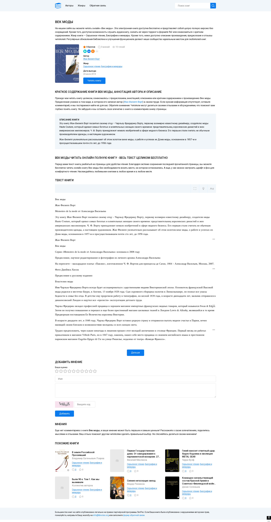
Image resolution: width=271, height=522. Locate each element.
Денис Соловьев (191, 487)
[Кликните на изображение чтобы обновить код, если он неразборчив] (64, 404)
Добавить (64, 413)
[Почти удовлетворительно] (61, 371)
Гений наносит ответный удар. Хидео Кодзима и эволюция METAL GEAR (198, 453)
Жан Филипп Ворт (91, 59)
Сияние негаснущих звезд (141, 480)
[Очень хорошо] (82, 371)
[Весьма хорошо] (78, 371)
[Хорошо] (74, 371)
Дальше (135, 352)
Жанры (81, 5)
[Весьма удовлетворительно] (70, 371)
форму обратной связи (134, 515)
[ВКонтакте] (89, 51)
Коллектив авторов (82, 485)
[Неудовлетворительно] (57, 371)
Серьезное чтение (91, 66)
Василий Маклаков (137, 460)
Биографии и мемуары (111, 66)
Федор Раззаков (136, 484)
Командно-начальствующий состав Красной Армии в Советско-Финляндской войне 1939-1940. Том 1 (198, 482)
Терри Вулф (188, 460)
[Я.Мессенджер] (85, 51)
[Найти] (213, 5)
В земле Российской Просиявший (83, 454)
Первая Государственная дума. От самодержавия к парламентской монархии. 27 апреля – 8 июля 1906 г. (143, 455)
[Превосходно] (95, 371)
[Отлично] (91, 371)
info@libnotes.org (101, 515)
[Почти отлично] (87, 371)
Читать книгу (94, 80)
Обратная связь (98, 5)
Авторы (69, 5)
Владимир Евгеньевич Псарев (88, 458)
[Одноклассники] (93, 51)
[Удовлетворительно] (66, 371)
